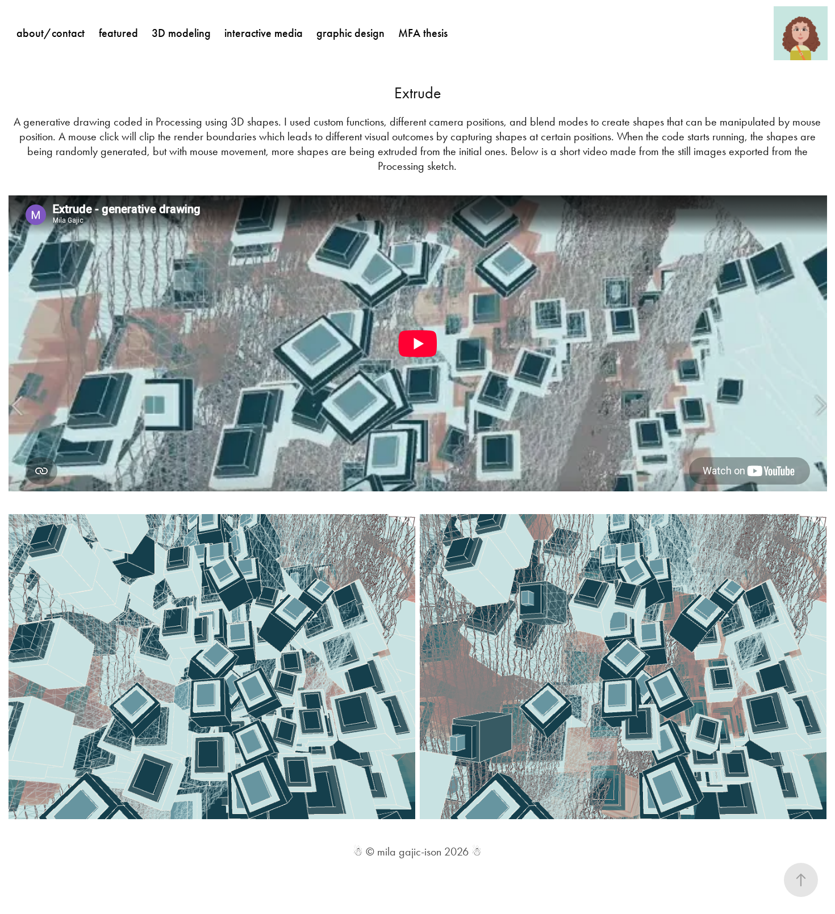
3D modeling (181, 33)
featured (118, 33)
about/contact (50, 33)
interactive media (263, 33)
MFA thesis (423, 33)
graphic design (350, 33)
